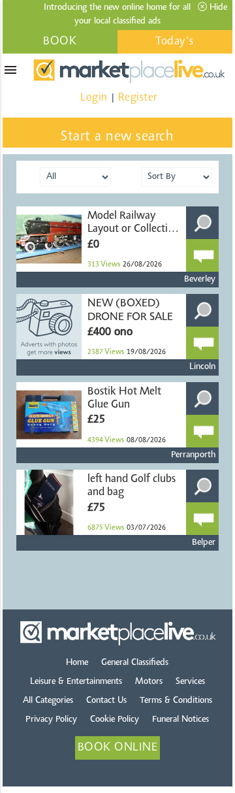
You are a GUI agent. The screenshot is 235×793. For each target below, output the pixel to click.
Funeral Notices (180, 719)
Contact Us (106, 700)
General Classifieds (134, 663)
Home (77, 663)
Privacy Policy (51, 719)
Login (94, 97)
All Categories (48, 700)
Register (137, 97)
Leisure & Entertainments (76, 682)
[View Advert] (202, 223)
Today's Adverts (175, 45)
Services (190, 682)
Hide (217, 7)
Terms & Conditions (176, 700)
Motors (149, 682)
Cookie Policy (114, 719)
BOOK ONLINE (60, 45)
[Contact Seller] (202, 255)
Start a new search (117, 137)
